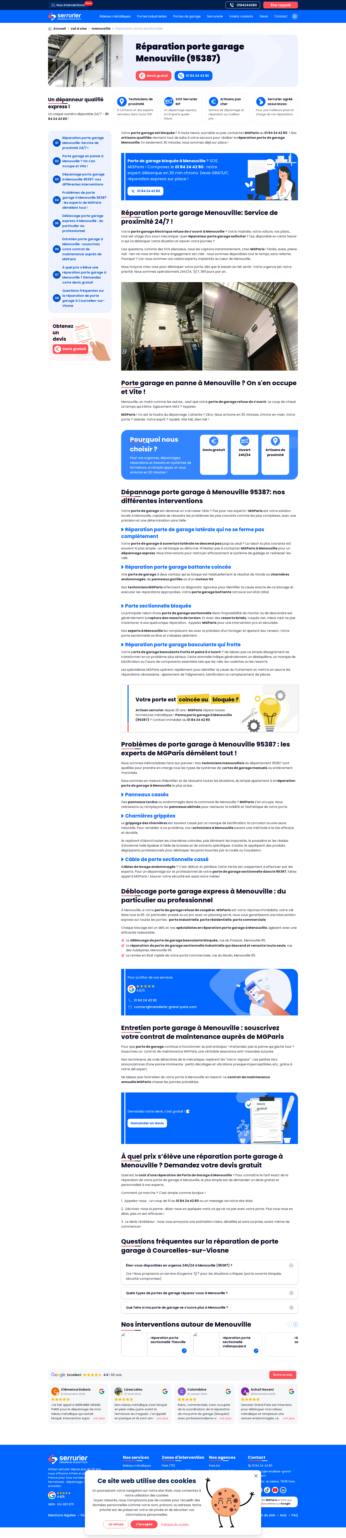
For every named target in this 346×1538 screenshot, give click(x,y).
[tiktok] (267, 1490)
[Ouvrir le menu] (295, 16)
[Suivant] (295, 1324)
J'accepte (144, 1524)
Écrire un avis (282, 1375)
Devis (264, 16)
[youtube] (275, 1490)
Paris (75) (168, 1466)
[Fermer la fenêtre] (256, 1476)
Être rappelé (281, 5)
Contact (281, 16)
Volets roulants (241, 16)
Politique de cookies (175, 1524)
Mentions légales (62, 1515)
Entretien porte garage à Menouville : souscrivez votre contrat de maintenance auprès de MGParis (79, 249)
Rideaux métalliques (115, 16)
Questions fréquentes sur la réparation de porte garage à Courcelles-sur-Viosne (80, 298)
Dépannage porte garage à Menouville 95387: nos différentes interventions (80, 179)
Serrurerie (215, 16)
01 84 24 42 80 (148, 191)
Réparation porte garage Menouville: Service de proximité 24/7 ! (79, 143)
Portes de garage (187, 16)
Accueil (59, 28)
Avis (283, 1515)
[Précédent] (289, 1324)
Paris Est (214, 1466)
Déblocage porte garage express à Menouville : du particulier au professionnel (79, 223)
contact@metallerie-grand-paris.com (165, 1007)
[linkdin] (283, 1490)
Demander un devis (147, 1123)
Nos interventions (70, 5)
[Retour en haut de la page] (338, 1457)
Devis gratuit (74, 348)
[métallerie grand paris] (64, 16)
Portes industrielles (152, 16)
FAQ (295, 1515)
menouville (101, 28)
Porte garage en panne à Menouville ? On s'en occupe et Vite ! (79, 161)
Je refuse (116, 1524)
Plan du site (265, 1515)
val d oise (79, 28)
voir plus (99, 1418)
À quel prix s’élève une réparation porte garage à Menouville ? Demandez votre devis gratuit (80, 275)
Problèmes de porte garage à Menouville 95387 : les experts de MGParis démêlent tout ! (81, 200)
